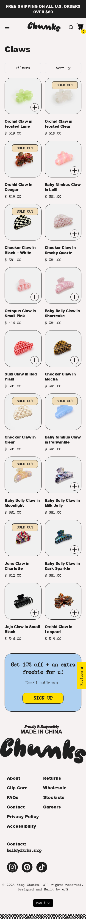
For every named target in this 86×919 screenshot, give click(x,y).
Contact (16, 807)
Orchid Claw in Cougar (18, 187)
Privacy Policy (23, 816)
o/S (65, 889)
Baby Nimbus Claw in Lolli (63, 187)
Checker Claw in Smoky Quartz (60, 250)
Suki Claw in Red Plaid (21, 377)
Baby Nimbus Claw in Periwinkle (63, 440)
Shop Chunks (28, 885)
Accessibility (21, 826)
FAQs (12, 797)
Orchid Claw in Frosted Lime (18, 124)
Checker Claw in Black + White (20, 250)
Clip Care (17, 788)
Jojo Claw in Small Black (22, 629)
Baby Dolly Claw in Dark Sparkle (62, 566)
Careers (52, 807)
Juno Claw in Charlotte (17, 566)
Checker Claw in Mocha (60, 377)
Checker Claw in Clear (20, 440)
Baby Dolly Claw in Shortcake (62, 313)
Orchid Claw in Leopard (58, 629)
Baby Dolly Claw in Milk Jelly (62, 503)
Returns (52, 778)
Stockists (53, 797)
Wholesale (55, 788)
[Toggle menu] (7, 27)
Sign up (43, 698)
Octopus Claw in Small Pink (20, 313)
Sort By (63, 68)
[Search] (71, 27)
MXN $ (40, 903)
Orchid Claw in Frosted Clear (58, 124)
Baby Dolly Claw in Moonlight (22, 503)
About (13, 778)
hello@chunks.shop (24, 850)
